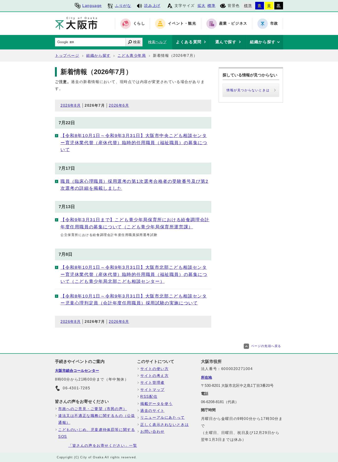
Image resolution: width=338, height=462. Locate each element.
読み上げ (152, 6)
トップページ (67, 55)
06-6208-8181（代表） (220, 402)
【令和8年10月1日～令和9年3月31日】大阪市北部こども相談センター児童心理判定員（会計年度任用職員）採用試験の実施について (133, 299)
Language (92, 6)
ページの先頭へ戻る (266, 346)
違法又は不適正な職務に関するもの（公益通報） (96, 419)
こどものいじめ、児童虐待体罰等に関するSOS (96, 433)
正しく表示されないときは (164, 425)
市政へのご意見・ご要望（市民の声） (92, 409)
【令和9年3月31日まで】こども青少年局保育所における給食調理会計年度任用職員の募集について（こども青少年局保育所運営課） (134, 223)
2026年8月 (70, 105)
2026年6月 (119, 105)
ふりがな (123, 6)
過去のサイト (152, 411)
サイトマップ (152, 390)
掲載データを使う (156, 404)
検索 (136, 42)
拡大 (202, 6)
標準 (211, 6)
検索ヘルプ (157, 42)
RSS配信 (148, 397)
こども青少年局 (131, 55)
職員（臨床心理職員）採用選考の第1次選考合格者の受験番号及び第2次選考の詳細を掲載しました (134, 185)
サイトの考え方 (154, 376)
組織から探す (98, 55)
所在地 (206, 377)
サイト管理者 (152, 383)
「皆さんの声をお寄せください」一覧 (102, 446)
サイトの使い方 (154, 369)
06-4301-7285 (76, 388)
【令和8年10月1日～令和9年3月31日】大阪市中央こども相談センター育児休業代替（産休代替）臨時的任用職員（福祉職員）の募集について (133, 142)
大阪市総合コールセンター (77, 371)
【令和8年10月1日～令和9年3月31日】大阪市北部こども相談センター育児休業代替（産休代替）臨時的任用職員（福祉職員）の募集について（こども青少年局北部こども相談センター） (133, 274)
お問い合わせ (152, 431)
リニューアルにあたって (162, 417)
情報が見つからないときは (247, 90)
